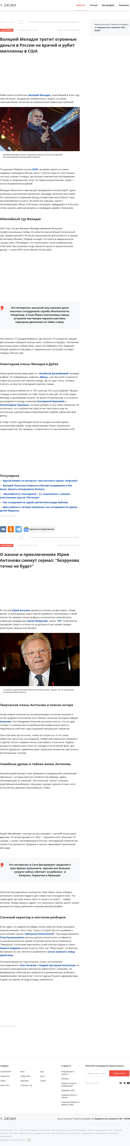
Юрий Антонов (21, 610)
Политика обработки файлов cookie (70, 1103)
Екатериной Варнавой (50, 401)
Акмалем (5, 721)
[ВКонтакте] (3, 529)
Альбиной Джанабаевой (54, 373)
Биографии (108, 5)
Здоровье (24, 1080)
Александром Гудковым (14, 404)
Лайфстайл (25, 1076)
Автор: (7, 516)
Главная (3, 22)
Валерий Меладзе (39, 95)
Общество (5, 1076)
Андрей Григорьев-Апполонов (57, 965)
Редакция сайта (68, 1090)
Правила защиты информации (68, 1084)
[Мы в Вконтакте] (120, 1083)
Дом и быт (5, 1085)
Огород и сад (26, 1085)
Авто (22, 1071)
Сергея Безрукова (37, 620)
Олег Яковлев (28, 965)
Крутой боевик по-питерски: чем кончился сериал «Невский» (40, 480)
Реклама (65, 1078)
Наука (3, 1080)
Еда (41, 1071)
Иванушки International (39, 933)
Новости (80, 5)
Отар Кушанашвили (12, 937)
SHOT (35, 169)
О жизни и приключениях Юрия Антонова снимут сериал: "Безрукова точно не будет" (61, 537)
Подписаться (119, 1073)
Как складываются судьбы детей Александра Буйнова (35, 502)
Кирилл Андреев (10, 948)
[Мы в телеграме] (124, 1083)
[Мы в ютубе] (128, 1083)
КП (59, 620)
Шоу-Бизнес (6, 30)
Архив (43, 1080)
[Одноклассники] (11, 529)
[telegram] (18, 529)
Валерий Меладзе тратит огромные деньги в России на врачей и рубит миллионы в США (62, 22)
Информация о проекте (67, 1072)
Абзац (43, 376)
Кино (42, 1076)
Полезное (124, 5)
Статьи (93, 5)
